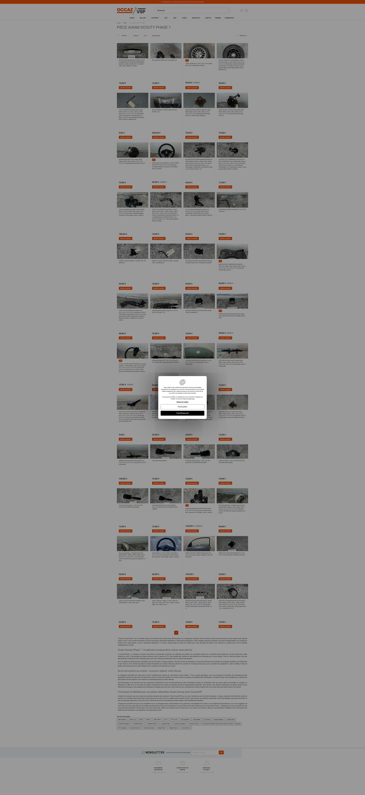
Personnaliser (182, 407)
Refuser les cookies (182, 402)
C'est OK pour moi (182, 413)
